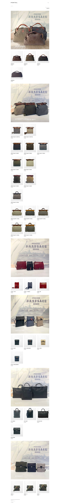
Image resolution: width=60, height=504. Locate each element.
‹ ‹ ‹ (12, 6)
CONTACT (12, 500)
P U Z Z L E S (47, 7)
